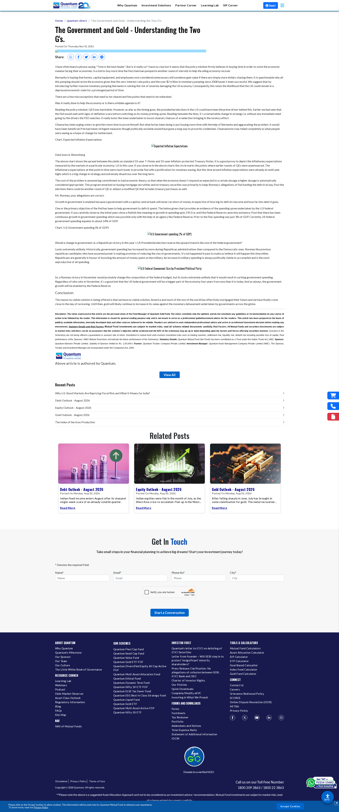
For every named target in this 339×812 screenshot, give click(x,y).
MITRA (234, 706)
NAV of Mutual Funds (68, 726)
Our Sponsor (63, 656)
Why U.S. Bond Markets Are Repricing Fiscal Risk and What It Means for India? (102, 393)
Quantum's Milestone (68, 652)
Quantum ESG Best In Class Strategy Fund (139, 695)
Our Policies (179, 684)
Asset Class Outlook (68, 697)
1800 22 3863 (273, 788)
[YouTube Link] (257, 717)
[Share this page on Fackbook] (78, 57)
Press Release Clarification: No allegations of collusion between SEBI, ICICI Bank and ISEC (196, 672)
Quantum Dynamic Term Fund (131, 682)
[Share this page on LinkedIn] (94, 57)
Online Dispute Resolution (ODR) (251, 702)
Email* (117, 572)
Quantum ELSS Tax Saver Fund (132, 691)
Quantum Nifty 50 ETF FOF (130, 687)
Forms (175, 708)
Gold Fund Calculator (243, 673)
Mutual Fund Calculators (245, 648)
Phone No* (178, 572)
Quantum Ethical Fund (127, 678)
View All (170, 375)
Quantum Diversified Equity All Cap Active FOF (139, 668)
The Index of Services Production (75, 422)
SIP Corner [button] (230, 5)
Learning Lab (63, 681)
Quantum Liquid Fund (126, 699)
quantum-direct (77, 20)
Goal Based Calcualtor (244, 665)
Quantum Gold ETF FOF (128, 661)
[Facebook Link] (232, 717)
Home (59, 20)
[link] (72, 5)
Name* (59, 572)
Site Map (60, 714)
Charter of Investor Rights (188, 680)
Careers (235, 689)
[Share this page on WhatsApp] (71, 57)
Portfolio (177, 721)
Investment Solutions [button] (156, 5)
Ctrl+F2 (326, 799)
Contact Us (237, 685)
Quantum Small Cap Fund (128, 653)
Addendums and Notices (186, 725)
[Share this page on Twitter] (86, 57)
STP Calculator (239, 661)
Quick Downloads (183, 688)
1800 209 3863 (249, 788)
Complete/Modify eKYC (186, 693)
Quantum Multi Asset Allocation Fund (136, 674)
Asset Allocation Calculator (247, 652)
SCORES (235, 697)
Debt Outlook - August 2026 (72, 400)
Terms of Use (97, 781)
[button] (282, 5)
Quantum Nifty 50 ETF (127, 712)
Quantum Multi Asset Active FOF (134, 708)
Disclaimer (61, 781)
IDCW (175, 738)
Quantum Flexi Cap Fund (128, 649)
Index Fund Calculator (243, 669)
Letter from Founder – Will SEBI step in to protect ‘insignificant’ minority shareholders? (198, 660)
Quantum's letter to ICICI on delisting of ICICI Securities (197, 650)
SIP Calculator (239, 656)
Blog (58, 706)
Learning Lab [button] (210, 5)
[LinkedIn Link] (269, 717)
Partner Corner (186, 5)
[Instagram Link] (281, 717)
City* (233, 572)
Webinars (61, 685)
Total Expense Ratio (184, 730)
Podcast (60, 689)
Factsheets (179, 713)
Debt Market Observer (69, 693)
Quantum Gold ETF (125, 703)
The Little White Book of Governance (78, 669)
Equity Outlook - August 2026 (73, 407)
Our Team (61, 661)
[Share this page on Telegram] (102, 57)
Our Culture (62, 665)
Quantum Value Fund (126, 657)
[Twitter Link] (244, 717)
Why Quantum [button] (127, 5)
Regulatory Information (70, 702)
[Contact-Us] (333, 406)
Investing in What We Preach (190, 697)
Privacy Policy (41, 807)
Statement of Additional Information (194, 734)
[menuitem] (127, 5)
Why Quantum (64, 648)
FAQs (58, 710)
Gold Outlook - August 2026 (72, 414)
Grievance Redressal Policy (247, 693)
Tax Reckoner (180, 717)
